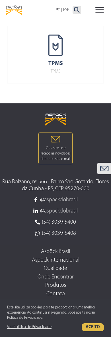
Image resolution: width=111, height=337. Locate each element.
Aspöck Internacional (55, 260)
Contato (55, 294)
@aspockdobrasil (59, 200)
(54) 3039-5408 (59, 233)
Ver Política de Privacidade (29, 327)
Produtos (55, 285)
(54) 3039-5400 (59, 222)
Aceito (93, 327)
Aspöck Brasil (55, 251)
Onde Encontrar (56, 277)
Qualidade (55, 268)
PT (58, 10)
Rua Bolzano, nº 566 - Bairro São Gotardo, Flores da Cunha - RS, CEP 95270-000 (55, 185)
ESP (66, 10)
